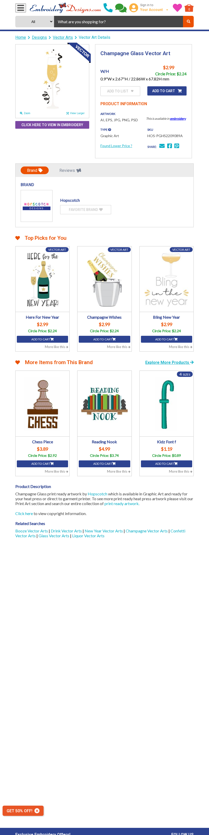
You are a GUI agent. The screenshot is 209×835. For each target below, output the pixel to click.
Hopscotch (97, 493)
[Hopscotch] (37, 206)
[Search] (188, 21)
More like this (55, 347)
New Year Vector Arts (104, 530)
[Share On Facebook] (169, 146)
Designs (39, 37)
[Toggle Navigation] (20, 8)
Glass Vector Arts (54, 535)
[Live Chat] (121, 8)
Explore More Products (167, 362)
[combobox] (118, 21)
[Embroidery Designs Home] (65, 8)
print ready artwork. (121, 503)
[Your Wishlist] (177, 8)
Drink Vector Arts (67, 530)
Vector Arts (63, 37)
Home (20, 37)
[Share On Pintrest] (176, 146)
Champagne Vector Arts (147, 530)
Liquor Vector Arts (88, 535)
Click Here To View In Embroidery (52, 125)
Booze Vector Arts (32, 530)
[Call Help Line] (108, 8)
